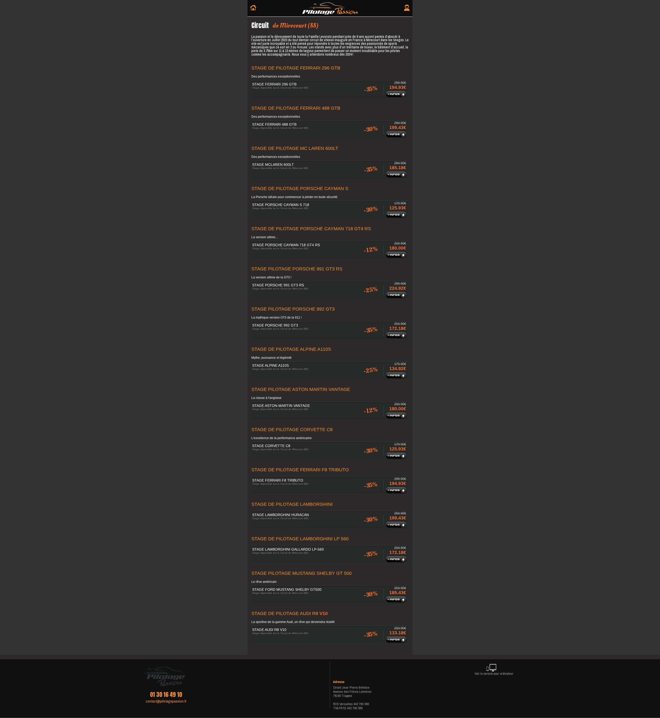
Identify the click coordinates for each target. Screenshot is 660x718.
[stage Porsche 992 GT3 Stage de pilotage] (397, 337)
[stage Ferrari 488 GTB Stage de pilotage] (397, 136)
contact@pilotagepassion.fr (166, 701)
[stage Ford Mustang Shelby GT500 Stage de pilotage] (397, 601)
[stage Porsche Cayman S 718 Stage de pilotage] (397, 216)
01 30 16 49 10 (166, 695)
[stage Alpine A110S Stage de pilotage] (397, 377)
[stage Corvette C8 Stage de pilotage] (397, 457)
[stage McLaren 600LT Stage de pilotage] (397, 176)
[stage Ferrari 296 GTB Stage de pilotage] (397, 96)
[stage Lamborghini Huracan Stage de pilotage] (397, 526)
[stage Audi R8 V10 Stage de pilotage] (397, 641)
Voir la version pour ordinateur (494, 674)
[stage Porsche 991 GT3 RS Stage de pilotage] (397, 297)
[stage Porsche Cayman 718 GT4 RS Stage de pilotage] (397, 257)
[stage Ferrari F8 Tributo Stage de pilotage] (397, 492)
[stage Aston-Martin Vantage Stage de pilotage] (397, 417)
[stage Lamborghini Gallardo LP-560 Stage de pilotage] (397, 561)
